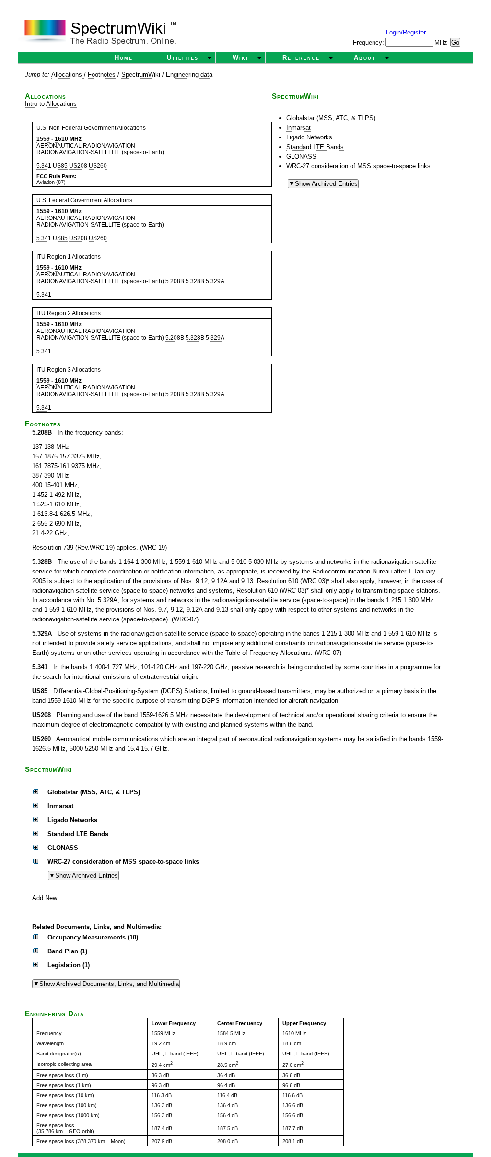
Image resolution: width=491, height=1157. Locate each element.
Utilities (183, 57)
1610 (61, 139)
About (365, 57)
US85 (60, 165)
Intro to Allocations (51, 103)
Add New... (47, 898)
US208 (78, 165)
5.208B (174, 281)
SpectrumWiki (140, 74)
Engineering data (189, 74)
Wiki (240, 57)
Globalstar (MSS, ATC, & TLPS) (330, 118)
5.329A (215, 281)
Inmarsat (298, 127)
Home (124, 57)
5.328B (195, 281)
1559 (43, 139)
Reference (301, 57)
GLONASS (301, 156)
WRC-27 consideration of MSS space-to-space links (358, 166)
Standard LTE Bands (315, 146)
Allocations (67, 74)
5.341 (43, 165)
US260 (98, 165)
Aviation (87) (51, 182)
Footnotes (102, 74)
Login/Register (406, 32)
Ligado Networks (309, 137)
